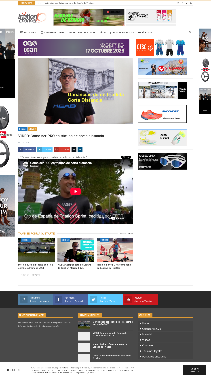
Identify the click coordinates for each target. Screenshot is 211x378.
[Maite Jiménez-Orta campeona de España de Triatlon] (115, 250)
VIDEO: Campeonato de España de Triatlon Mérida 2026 (110, 334)
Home (145, 323)
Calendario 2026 (54, 32)
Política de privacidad (154, 356)
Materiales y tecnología (88, 32)
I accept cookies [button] (194, 370)
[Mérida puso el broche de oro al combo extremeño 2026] (36, 250)
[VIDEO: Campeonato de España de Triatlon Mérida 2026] (75, 250)
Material (147, 334)
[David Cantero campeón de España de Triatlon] (84, 358)
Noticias (29, 32)
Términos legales (152, 351)
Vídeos (145, 32)
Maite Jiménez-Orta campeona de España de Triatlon (68, 3)
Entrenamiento (122, 32)
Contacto (147, 345)
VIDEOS (32, 129)
